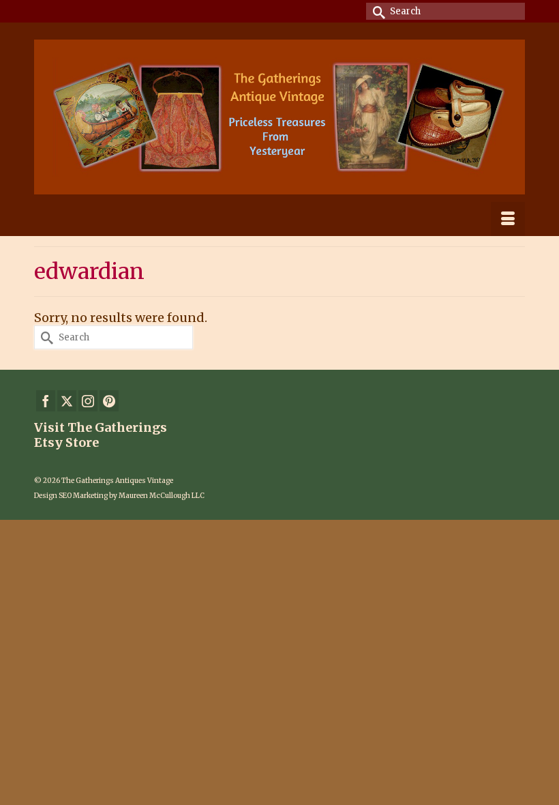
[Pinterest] (109, 400)
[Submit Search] (376, 11)
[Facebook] (45, 400)
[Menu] (508, 219)
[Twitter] (66, 400)
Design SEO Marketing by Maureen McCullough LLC (119, 495)
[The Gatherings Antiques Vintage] (279, 117)
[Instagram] (87, 400)
